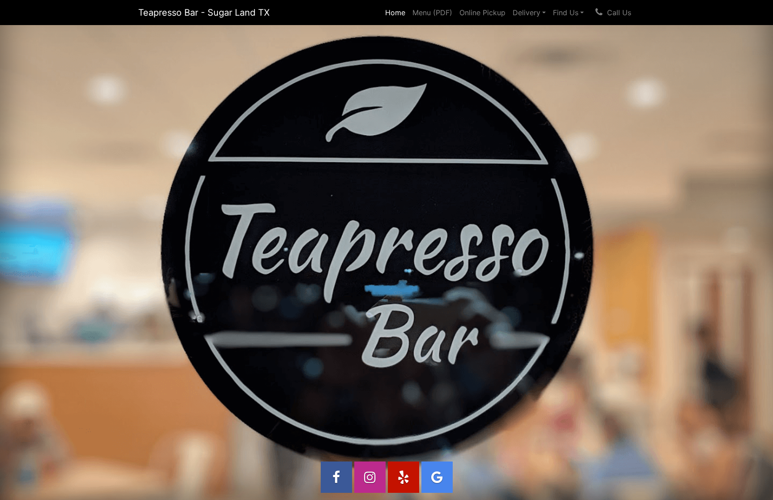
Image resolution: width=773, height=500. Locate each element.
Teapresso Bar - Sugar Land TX (204, 12)
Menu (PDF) (432, 12)
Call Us (619, 12)
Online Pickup (482, 12)
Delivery (526, 12)
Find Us (565, 12)
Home (397, 12)
